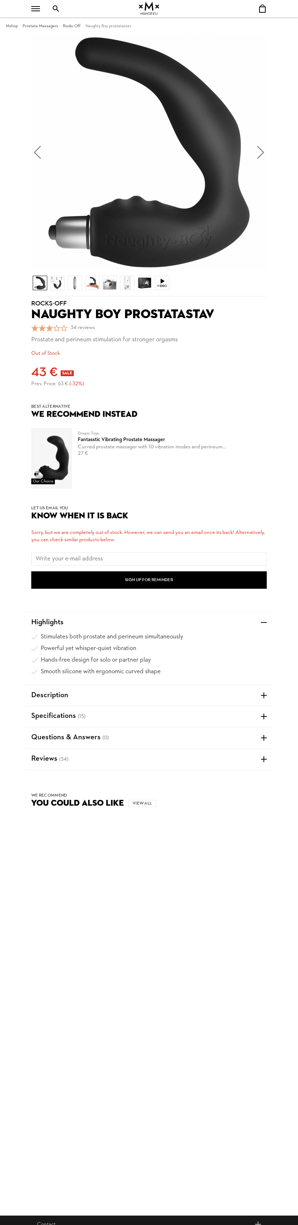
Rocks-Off (72, 26)
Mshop (12, 26)
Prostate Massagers (40, 26)
